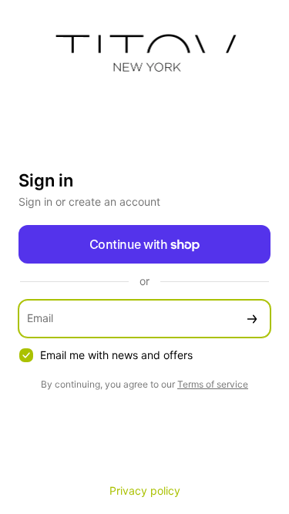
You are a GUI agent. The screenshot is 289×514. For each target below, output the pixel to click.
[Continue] (252, 318)
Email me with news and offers (116, 354)
